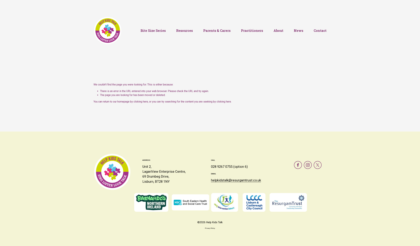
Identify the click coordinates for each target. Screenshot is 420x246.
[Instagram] (308, 165)
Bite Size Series (153, 30)
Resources (184, 30)
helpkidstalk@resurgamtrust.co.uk (236, 180)
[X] (318, 165)
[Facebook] (298, 165)
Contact (320, 30)
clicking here (141, 101)
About (278, 30)
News (298, 30)
